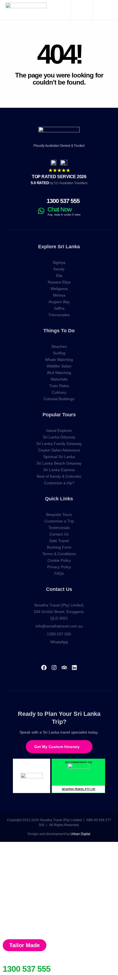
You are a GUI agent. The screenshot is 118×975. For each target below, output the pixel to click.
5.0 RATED (59, 183)
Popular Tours (59, 414)
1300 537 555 (63, 201)
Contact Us (59, 589)
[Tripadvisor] (64, 667)
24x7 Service (14, 962)
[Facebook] (44, 667)
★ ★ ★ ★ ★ (59, 170)
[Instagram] (54, 667)
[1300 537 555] (41, 201)
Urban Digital (80, 834)
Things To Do (59, 330)
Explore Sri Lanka (59, 246)
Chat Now (59, 209)
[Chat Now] (41, 210)
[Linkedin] (74, 667)
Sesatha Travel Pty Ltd (78, 789)
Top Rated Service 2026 (59, 176)
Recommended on (78, 762)
